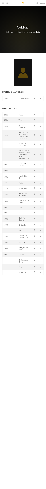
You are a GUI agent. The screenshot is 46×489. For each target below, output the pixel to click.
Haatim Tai (22, 225)
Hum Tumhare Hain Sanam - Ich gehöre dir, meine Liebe (24, 135)
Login (42, 3)
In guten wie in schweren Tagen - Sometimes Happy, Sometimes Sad (24, 155)
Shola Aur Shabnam (22, 219)
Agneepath (22, 230)
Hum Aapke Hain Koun (23, 194)
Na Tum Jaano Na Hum (24, 261)
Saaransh (22, 242)
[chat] (37, 3)
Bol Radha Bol (23, 272)
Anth (20, 208)
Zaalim (21, 183)
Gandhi (21, 255)
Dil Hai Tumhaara (22, 126)
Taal (20, 171)
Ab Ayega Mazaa (24, 98)
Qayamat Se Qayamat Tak (23, 236)
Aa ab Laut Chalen (22, 165)
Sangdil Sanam (23, 188)
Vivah (21, 120)
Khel (20, 213)
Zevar (21, 267)
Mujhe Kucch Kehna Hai (23, 144)
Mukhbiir (22, 115)
